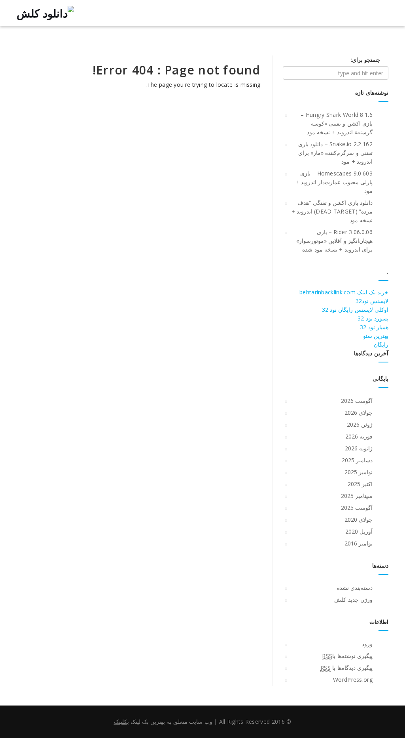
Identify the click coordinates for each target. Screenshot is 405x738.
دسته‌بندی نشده (355, 587)
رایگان (381, 344)
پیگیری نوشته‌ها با (347, 656)
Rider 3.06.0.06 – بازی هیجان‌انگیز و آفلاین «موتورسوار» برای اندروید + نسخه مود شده (334, 240)
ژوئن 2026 (360, 424)
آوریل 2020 (359, 531)
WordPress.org (353, 679)
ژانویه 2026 (359, 448)
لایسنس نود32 (372, 301)
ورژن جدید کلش (353, 599)
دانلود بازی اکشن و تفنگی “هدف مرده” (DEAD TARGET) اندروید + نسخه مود (332, 211)
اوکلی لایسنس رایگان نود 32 (355, 309)
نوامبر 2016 (358, 543)
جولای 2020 (358, 519)
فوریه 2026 (359, 436)
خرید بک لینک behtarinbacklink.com (343, 292)
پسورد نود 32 (373, 318)
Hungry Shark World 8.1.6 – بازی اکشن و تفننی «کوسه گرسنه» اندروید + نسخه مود (337, 123)
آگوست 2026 (357, 400)
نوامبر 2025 (358, 472)
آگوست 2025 (357, 507)
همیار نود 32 (374, 327)
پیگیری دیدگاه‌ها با (346, 667)
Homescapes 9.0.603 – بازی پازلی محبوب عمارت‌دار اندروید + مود (334, 182)
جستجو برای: (365, 59)
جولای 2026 (358, 412)
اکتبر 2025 (360, 484)
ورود (367, 644)
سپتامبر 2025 (357, 496)
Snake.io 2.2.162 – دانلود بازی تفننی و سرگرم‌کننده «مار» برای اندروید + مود (335, 152)
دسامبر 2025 (357, 460)
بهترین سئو (375, 335)
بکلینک (121, 721)
